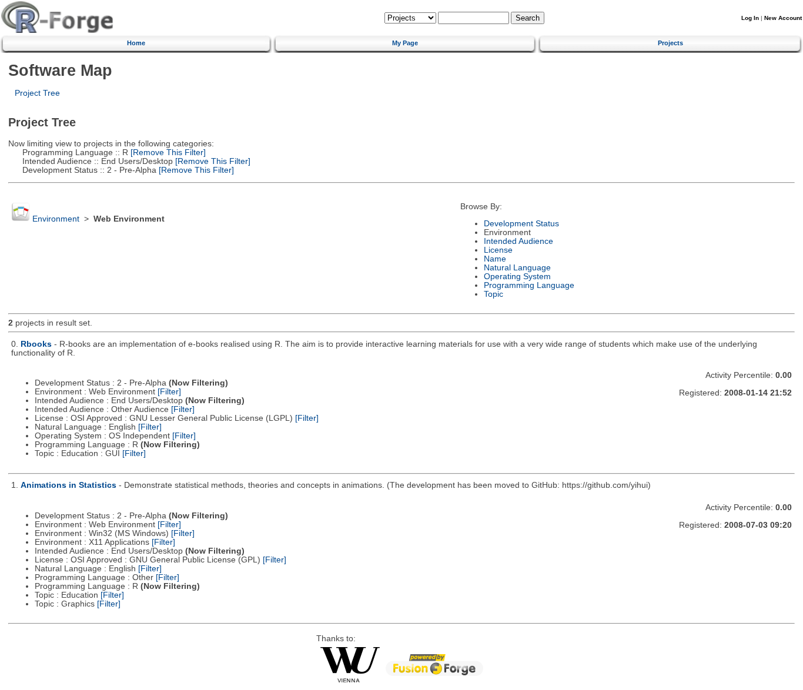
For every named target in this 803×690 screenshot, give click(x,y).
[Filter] (169, 391)
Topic (493, 294)
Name (495, 258)
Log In (750, 18)
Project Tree (37, 93)
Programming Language (529, 285)
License (498, 250)
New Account (783, 18)
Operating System (517, 276)
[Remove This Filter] (167, 152)
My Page (405, 42)
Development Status (521, 223)
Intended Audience (518, 241)
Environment (55, 219)
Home (136, 42)
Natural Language (517, 267)
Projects (670, 42)
